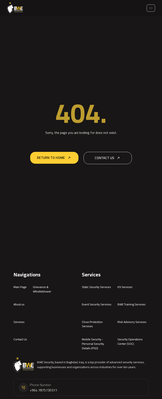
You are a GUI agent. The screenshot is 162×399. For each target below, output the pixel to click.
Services (19, 322)
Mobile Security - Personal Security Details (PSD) (93, 344)
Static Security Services (96, 287)
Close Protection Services (92, 324)
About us (19, 304)
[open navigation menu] (151, 8)
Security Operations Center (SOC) (130, 341)
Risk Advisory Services (131, 322)
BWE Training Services (131, 304)
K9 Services (124, 287)
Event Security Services (96, 304)
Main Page (20, 287)
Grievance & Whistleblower (42, 289)
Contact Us (20, 339)
